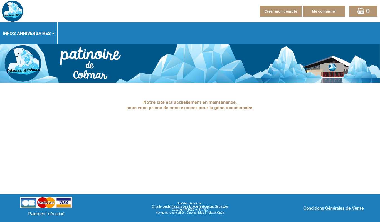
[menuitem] (29, 33)
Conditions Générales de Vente (333, 208)
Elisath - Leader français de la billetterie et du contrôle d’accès (190, 206)
